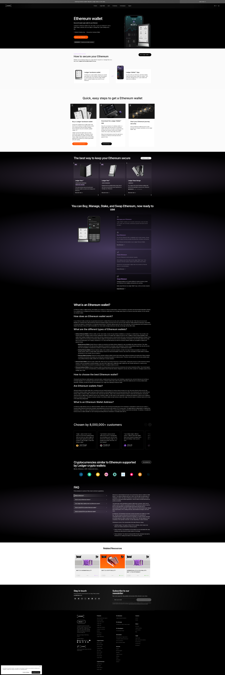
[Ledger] (8, 6)
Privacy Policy (138, 641)
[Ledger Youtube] (88, 598)
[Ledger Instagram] (82, 598)
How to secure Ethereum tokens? (82, 499)
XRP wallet (99, 650)
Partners (117, 661)
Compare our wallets (145, 158)
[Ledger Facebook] (78, 598)
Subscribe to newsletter (143, 599)
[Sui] (124, 474)
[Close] (40, 666)
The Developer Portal (120, 630)
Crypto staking (99, 667)
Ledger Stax (99, 623)
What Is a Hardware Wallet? (84, 570)
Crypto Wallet (99, 657)
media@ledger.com (78, 595)
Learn (109, 5)
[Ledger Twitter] (85, 598)
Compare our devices (101, 629)
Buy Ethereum (120, 244)
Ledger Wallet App (100, 636)
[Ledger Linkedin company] (92, 598)
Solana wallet (99, 646)
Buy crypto (99, 665)
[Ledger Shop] (218, 5)
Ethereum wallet (100, 644)
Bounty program (119, 650)
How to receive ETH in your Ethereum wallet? (85, 511)
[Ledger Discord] (99, 598)
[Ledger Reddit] (75, 598)
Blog (136, 631)
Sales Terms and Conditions (140, 639)
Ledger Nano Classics (101, 627)
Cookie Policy (137, 643)
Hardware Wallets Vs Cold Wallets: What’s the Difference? (137, 571)
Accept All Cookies (36, 672)
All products (99, 634)
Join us (136, 618)
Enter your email (118, 599)
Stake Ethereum (120, 269)
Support (129, 5)
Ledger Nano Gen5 (100, 621)
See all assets (99, 655)
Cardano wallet (100, 648)
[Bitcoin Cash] (91, 474)
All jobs (136, 619)
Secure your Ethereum (80, 37)
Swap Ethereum (120, 288)
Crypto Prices (99, 663)
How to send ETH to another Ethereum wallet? (85, 507)
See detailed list (146, 462)
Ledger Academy (138, 628)
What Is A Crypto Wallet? (109, 570)
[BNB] (99, 474)
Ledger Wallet (102, 5)
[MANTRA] (107, 474)
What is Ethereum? (79, 495)
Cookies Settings (26, 672)
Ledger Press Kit (119, 654)
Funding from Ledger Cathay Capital (123, 624)
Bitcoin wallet (99, 642)
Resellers (118, 652)
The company (138, 629)
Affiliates (117, 656)
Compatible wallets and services (122, 638)
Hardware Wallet (100, 619)
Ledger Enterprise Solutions (121, 618)
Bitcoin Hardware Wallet (120, 642)
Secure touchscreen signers (102, 618)
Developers (118, 659)
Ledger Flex (99, 625)
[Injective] (74, 474)
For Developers (123, 5)
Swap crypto (99, 669)
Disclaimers (137, 645)
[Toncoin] (82, 474)
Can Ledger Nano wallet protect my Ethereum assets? (87, 503)
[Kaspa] (116, 474)
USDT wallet (99, 653)
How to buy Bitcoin (119, 640)
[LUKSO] (133, 474)
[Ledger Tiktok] (95, 598)
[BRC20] (141, 474)
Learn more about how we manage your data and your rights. (138, 603)
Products (95, 5)
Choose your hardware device (79, 143)
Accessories (99, 632)
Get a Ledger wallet (144, 54)
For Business (115, 5)
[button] (149, 424)
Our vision (137, 626)
